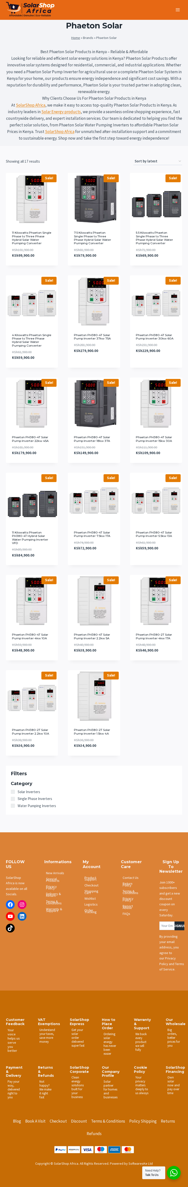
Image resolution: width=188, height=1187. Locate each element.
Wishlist (90, 898)
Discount (79, 1121)
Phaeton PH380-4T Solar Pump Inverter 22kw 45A (30, 438)
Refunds (94, 1133)
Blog (17, 1121)
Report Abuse (128, 907)
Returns (168, 1121)
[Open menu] (177, 9)
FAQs (126, 913)
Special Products (52, 880)
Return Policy (127, 884)
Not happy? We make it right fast (45, 1089)
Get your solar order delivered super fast (77, 1038)
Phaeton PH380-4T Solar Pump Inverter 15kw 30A (154, 438)
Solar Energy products (61, 111)
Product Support (90, 878)
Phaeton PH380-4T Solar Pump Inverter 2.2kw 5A (92, 636)
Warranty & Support (54, 910)
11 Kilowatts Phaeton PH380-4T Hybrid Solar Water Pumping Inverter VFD (30, 538)
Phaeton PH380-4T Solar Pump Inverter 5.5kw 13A (154, 534)
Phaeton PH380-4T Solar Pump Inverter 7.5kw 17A (92, 534)
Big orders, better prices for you (173, 1038)
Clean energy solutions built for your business (77, 1087)
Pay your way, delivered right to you (14, 1089)
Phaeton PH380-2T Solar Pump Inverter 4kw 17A (154, 636)
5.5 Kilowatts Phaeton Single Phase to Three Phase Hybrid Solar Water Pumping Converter (154, 238)
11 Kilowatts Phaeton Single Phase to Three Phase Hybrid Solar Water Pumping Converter (31, 238)
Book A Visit (35, 1121)
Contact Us (131, 877)
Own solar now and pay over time (173, 1085)
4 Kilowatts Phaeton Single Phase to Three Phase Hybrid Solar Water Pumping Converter (31, 340)
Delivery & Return (53, 895)
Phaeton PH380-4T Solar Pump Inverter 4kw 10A (30, 636)
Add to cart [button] (84, 365)
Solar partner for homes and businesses (111, 1089)
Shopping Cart (91, 892)
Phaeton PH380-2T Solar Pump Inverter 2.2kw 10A (30, 731)
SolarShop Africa (30, 105)
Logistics (91, 904)
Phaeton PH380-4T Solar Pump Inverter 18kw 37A (92, 438)
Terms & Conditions (54, 902)
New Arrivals (55, 873)
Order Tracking (90, 911)
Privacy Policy (51, 887)
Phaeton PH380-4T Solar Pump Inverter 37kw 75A (92, 336)
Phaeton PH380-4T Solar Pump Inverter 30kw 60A (155, 336)
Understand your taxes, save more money (46, 1036)
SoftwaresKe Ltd (141, 1163)
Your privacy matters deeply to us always (141, 1085)
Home (75, 38)
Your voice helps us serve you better (14, 1040)
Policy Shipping (143, 1121)
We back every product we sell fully (141, 1042)
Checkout (91, 885)
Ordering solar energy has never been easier (110, 1044)
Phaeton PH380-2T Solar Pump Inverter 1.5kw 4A (92, 731)
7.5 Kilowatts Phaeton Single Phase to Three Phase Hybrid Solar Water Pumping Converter (92, 238)
